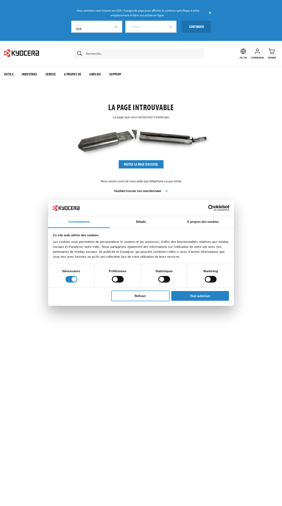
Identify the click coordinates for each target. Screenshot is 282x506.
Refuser (140, 296)
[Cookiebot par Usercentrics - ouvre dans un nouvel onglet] (211, 208)
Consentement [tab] (79, 221)
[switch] (118, 279)
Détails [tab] (141, 221)
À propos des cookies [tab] (203, 221)
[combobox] (96, 27)
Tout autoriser (200, 296)
